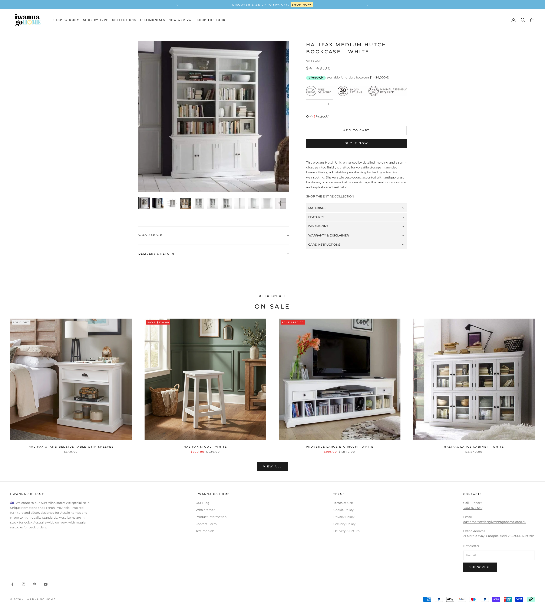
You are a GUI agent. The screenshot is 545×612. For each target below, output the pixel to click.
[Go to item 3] (172, 203)
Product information (211, 517)
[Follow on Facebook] (12, 584)
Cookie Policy (343, 510)
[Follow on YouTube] (45, 584)
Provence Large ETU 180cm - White (340, 446)
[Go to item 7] (226, 203)
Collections (124, 20)
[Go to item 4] (185, 203)
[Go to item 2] (158, 203)
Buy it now (356, 143)
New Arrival (181, 20)
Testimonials (152, 20)
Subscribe (480, 567)
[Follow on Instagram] (23, 584)
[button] (356, 208)
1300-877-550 (286, 4)
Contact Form (206, 524)
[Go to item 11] (281, 203)
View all (272, 466)
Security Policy (344, 524)
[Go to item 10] (267, 203)
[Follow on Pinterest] (34, 584)
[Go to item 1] (144, 203)
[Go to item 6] (212, 203)
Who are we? (205, 510)
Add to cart (356, 130)
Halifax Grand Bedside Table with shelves (71, 446)
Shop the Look (211, 20)
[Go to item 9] (253, 203)
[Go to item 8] (240, 203)
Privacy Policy (343, 517)
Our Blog (202, 503)
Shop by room (66, 20)
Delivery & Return (346, 531)
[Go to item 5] (199, 203)
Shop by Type (96, 20)
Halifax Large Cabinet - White (474, 446)
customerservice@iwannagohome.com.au (494, 522)
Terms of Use (343, 503)
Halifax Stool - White (205, 446)
